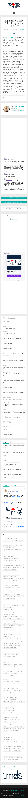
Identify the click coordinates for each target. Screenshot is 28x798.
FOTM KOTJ (17, 607)
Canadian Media (6, 563)
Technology (5, 708)
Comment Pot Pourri (7, 576)
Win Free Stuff (19, 757)
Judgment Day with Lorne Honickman (11, 643)
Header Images (12, 621)
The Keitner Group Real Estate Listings (11, 719)
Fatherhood (21, 589)
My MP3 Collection (18, 671)
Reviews (19, 690)
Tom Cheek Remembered (16, 726)
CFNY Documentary (16, 563)
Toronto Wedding (7, 750)
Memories (15, 664)
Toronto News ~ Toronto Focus (10, 744)
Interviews (16, 641)
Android (5, 543)
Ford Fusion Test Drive (19, 605)
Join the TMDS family (7, 769)
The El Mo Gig (6, 717)
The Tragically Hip (7, 724)
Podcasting (5, 683)
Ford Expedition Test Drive (9, 598)
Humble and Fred (18, 632)
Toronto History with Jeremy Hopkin (11, 735)
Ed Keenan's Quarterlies (19, 583)
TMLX (4, 726)
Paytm (11, 681)
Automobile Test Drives (8, 545)
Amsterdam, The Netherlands (17, 540)
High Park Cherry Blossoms (9, 625)
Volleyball (5, 757)
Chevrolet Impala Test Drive (17, 565)
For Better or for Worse (8, 594)
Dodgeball (13, 580)
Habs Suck (5, 621)
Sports (4, 706)
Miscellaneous (15, 666)
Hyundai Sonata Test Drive (9, 638)
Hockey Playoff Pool (7, 627)
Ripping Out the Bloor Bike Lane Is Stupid (12, 399)
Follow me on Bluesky (10, 485)
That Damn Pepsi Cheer (8, 712)
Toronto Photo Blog (7, 746)
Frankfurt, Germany (14, 609)
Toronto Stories (20, 748)
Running (6, 97)
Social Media (18, 703)
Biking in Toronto (17, 549)
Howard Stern (20, 629)
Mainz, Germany (6, 658)
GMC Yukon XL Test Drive (8, 614)
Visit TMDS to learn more (19, 795)
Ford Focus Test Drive (8, 605)
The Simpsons (6, 721)
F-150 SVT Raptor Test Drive (9, 587)
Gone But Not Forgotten (8, 616)
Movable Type (15, 669)
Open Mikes (11, 675)
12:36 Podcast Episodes (8, 538)
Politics (11, 683)
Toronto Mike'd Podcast (17, 741)
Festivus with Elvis (7, 592)
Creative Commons (21, 790)
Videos (18, 755)
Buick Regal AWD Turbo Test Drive (10, 558)
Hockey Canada (19, 625)
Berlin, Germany (18, 545)
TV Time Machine (7, 755)
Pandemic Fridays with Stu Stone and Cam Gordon (12, 678)
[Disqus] (14, 137)
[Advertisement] (14, 236)
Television (12, 708)
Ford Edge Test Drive (7, 596)
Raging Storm (6, 690)
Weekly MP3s (12, 757)
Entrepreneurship (15, 585)
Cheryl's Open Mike (7, 323)
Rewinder (5, 692)
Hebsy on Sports (15, 623)
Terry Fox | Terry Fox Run (8, 710)
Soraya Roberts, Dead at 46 (9, 328)
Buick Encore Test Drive (8, 556)
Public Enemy (6, 688)
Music (4, 671)
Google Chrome (18, 616)
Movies (21, 669)
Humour (5, 634)
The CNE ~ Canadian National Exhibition (11, 715)
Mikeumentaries (6, 666)
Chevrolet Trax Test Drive (8, 571)
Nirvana (15, 673)
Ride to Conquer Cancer (8, 695)
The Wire (14, 724)
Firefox (14, 592)
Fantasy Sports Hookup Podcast (10, 589)
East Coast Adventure (8, 583)
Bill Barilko (5, 551)
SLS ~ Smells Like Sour (19, 701)
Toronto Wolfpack (16, 750)
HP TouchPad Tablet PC (8, 632)
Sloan (12, 701)
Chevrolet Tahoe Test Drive (18, 567)
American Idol (6, 540)
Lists (17, 654)
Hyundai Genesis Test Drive (14, 634)
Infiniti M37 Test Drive (8, 641)
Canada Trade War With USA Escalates (12, 338)
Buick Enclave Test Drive (8, 554)
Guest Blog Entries (19, 618)
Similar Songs (6, 701)
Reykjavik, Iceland (12, 692)
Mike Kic (20, 664)
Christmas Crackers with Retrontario (11, 574)
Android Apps (11, 543)
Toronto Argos (21, 728)
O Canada (20, 673)
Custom (22, 578)
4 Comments (21, 29)
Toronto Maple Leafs (7, 737)
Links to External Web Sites (9, 654)
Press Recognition (18, 683)
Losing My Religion (7, 656)
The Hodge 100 (14, 717)
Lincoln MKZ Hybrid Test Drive (9, 652)
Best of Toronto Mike (8, 549)
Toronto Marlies (6, 741)
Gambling (12, 612)
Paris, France (6, 681)
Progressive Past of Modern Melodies (11, 686)
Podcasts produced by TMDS (9, 766)
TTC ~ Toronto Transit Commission (11, 753)
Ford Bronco (17, 594)
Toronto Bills (6, 730)
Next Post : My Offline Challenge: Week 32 (13, 202)
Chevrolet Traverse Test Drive (9, 569)
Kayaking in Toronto (7, 645)
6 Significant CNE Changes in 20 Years (11, 417)
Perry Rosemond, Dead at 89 (9, 464)
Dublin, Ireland (19, 580)
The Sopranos (14, 721)
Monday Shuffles (7, 669)
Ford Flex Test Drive (18, 603)
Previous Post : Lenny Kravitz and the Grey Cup (15, 197)
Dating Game (6, 580)
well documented (10, 37)
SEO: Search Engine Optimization (10, 699)
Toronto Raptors (17, 746)
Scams (16, 697)
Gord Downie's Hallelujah (8, 618)
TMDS (14, 110)
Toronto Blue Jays (14, 730)
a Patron (19, 112)
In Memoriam (19, 638)
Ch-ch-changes (6, 565)
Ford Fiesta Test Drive (8, 603)
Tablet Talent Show (18, 706)
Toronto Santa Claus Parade (9, 748)
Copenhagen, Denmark (8, 578)
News (11, 673)
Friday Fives (5, 612)
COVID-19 (17, 578)
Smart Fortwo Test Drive (8, 703)
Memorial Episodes (7, 664)
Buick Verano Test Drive (8, 560)
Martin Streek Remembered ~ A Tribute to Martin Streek (12, 661)
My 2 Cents (9, 671)
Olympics (5, 675)
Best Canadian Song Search (9, 547)
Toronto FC (5, 732)
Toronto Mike (14, 28)
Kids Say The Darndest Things (9, 647)
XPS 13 (4, 759)
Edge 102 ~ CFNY (7, 585)
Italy (21, 641)
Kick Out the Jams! (17, 645)
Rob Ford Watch (18, 695)
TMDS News (20, 724)
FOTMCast (5, 609)
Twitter (13, 755)
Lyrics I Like (15, 656)
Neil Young (5, 673)
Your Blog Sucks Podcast (13, 759)
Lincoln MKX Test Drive (8, 649)
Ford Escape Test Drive (19, 596)
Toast (8, 726)
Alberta (16, 538)
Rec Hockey (13, 690)
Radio (16, 688)
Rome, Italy (5, 697)
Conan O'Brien (17, 576)
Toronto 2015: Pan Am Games (9, 728)
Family (18, 587)
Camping (17, 560)
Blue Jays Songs (12, 551)
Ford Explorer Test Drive (8, 600)
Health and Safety (7, 623)
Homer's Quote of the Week (9, 629)
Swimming (10, 706)
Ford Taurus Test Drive (8, 607)
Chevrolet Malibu (7, 567)
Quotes (12, 688)
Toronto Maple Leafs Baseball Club (10, 739)
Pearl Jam (17, 681)
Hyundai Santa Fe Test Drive (9, 636)
